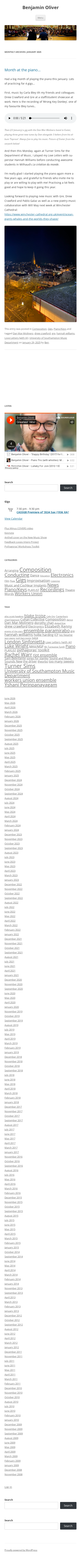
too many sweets (61, 661)
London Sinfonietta (25, 641)
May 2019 (10, 1034)
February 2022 (13, 929)
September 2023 (14, 848)
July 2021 (9, 961)
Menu (40, 17)
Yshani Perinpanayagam (31, 684)
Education (45, 575)
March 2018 (11, 1093)
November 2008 (13, 1474)
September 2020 (14, 988)
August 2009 (11, 1438)
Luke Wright (16, 646)
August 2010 (11, 1401)
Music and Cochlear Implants (26, 585)
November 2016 (13, 1156)
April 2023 (10, 870)
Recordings (52, 589)
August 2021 (11, 957)
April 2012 (10, 1338)
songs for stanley (38, 658)
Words (9, 594)
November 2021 (13, 943)
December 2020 (13, 979)
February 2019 (13, 1047)
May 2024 (10, 811)
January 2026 (12, 721)
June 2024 (10, 807)
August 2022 (11, 902)
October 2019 (12, 1016)
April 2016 (10, 1184)
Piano (70, 646)
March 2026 (11, 712)
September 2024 (14, 793)
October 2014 (12, 1252)
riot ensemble (45, 654)
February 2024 (13, 825)
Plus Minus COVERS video (19, 528)
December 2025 (13, 725)
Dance (34, 575)
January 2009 (12, 1465)
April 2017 (10, 1143)
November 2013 (13, 1288)
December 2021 (13, 939)
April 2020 (10, 1002)
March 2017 (11, 1147)
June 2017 (10, 1134)
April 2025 (10, 762)
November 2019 (13, 1011)
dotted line (60, 623)
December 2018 (13, 1057)
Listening (55, 581)
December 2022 (13, 884)
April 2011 (10, 1374)
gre (53, 333)
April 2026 (10, 707)
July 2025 (9, 748)
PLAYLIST (33, 590)
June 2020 (10, 993)
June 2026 (10, 698)
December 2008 (13, 1470)
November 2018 (13, 1061)
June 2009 (10, 1442)
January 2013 (12, 1311)
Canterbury (62, 616)
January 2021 (12, 975)
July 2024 (9, 802)
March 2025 (11, 766)
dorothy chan (44, 623)
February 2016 (13, 1193)
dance (69, 619)
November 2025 (13, 730)
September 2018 (14, 1070)
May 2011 (10, 1370)
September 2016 (14, 1165)
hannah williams (66, 333)
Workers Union (28, 593)
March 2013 (11, 1302)
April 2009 (10, 1451)
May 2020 (10, 998)
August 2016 (11, 1170)
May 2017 (10, 1138)
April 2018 (10, 1088)
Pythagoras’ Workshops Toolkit (22, 546)
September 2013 (14, 1293)
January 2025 (12, 775)
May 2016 (10, 1179)
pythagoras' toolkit (33, 650)
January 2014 (12, 1283)
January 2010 (12, 1420)
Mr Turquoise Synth (54, 646)
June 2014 (10, 1261)
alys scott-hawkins (14, 616)
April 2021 (10, 970)
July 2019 (9, 1029)
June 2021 (10, 966)
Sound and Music (60, 658)
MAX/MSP (36, 646)
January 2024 (12, 830)
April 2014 (10, 1270)
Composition (39, 329)
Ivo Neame (66, 635)
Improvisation (38, 580)
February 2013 (13, 1306)
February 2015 (13, 1243)
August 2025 (11, 743)
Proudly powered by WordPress (21, 1550)
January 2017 (12, 1152)
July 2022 (9, 907)
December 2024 (13, 780)
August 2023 (11, 852)
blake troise (35, 615)
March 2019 (11, 1043)
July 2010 (9, 1406)
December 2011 (13, 1352)
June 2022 (10, 911)
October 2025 (12, 734)
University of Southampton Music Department (40, 673)
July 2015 (9, 1220)
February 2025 (13, 771)
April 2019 (10, 1038)
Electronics (62, 575)
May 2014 (10, 1265)
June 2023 (10, 861)
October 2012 (12, 1320)
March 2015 (11, 1238)
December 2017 (13, 1106)
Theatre (70, 590)
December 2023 (13, 834)
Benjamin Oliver (40, 7)
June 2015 (10, 1224)
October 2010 (12, 1397)
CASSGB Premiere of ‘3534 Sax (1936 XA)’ (43, 512)
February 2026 (13, 716)
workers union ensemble (30, 680)
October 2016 (12, 1161)
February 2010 (13, 1415)
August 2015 (11, 1215)
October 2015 (12, 1206)
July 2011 (9, 1361)
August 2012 (11, 1329)
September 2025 (14, 739)
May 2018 (10, 1084)
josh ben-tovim (23, 638)
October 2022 (12, 893)
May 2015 (10, 1229)
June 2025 (10, 752)
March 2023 (11, 875)
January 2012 (12, 1347)
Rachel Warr (18, 654)
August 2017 (11, 1125)
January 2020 (12, 1007)
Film (7, 581)
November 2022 (13, 889)
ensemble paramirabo (47, 630)
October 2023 (12, 843)
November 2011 (13, 1356)
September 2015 (14, 1211)
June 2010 (10, 1411)
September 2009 (14, 1433)
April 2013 (10, 1297)
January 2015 (12, 1247)
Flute (12, 581)
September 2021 (14, 952)
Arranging (12, 570)
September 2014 (14, 1256)
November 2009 (13, 1429)
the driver (30, 661)
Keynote (9, 533)
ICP (56, 635)
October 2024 (12, 789)
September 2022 (14, 898)
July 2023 (9, 857)
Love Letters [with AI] (16, 338)
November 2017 (13, 1111)
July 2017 (9, 1129)
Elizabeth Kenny (58, 626)
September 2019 (14, 1020)
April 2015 (10, 1234)
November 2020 (13, 984)
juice (35, 638)
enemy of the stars (14, 631)
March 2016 (11, 1188)
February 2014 (13, 1279)
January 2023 (12, 880)
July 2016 (9, 1175)
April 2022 (10, 920)
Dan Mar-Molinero (23, 333)
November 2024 (13, 784)
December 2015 (13, 1197)
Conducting (17, 575)
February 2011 (13, 1383)
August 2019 (11, 1025)
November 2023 (13, 839)
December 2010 (13, 1388)
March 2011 (11, 1379)
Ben (46, 342)
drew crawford (42, 333)
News (53, 585)
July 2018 (9, 1075)
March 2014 (11, 1274)
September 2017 (14, 1120)
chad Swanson (12, 619)
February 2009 (13, 1460)
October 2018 (12, 1066)
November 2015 (13, 1202)
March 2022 (11, 925)
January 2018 (12, 1102)
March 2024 (11, 821)
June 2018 (10, 1079)
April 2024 (10, 816)
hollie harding (43, 635)
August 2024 (11, 798)
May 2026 (10, 703)
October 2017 (12, 1116)
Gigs (50, 329)
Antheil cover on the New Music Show (26, 537)
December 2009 (13, 1424)
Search (9, 482)
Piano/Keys (60, 329)
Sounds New (13, 661)
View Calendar (14, 518)
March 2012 (11, 1342)
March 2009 (11, 1456)
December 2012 (13, 1315)
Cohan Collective (32, 619)
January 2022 (12, 934)
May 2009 (10, 1447)
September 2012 (14, 1324)
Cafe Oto (51, 616)
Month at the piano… (23, 69)
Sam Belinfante (15, 658)
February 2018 (13, 1097)
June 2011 (10, 1365)
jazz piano (10, 638)
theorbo (43, 661)
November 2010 (13, 1392)
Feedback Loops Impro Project (22, 542)
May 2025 (10, 757)
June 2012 (10, 1333)
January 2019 (12, 1052)
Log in (8, 1487)
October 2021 (12, 948)
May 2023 (10, 866)
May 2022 (10, 916)
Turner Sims (20, 666)
